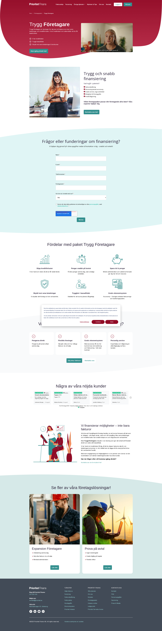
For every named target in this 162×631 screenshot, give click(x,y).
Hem (30, 13)
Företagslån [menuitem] (68, 603)
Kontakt (108, 4)
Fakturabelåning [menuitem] (69, 597)
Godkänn (98, 322)
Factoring (68, 4)
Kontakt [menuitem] (113, 591)
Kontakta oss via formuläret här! (91, 462)
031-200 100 (33, 594)
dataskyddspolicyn (62, 206)
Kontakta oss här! (91, 112)
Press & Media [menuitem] (115, 603)
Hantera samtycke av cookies (73, 621)
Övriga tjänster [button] (79, 4)
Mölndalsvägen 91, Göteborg (38, 606)
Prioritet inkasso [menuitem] (69, 609)
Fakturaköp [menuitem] (68, 600)
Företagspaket (38, 13)
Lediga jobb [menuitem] (91, 606)
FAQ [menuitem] (112, 594)
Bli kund (127, 4)
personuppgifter (94, 204)
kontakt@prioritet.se (35, 600)
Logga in (118, 4)
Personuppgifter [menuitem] (116, 597)
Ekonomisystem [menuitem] (69, 606)
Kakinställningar (84, 322)
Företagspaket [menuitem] (92, 600)
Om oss (101, 4)
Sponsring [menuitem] (114, 600)
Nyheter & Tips (92, 4)
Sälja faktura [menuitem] (68, 591)
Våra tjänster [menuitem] (92, 591)
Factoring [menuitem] (67, 594)
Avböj (111, 322)
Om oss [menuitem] (90, 594)
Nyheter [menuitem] (90, 597)
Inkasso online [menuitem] (92, 603)
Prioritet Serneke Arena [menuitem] (95, 609)
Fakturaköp (59, 4)
